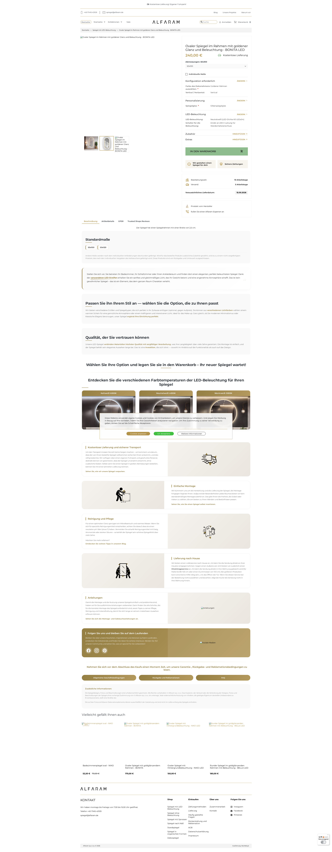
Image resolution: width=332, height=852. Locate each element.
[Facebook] (88, 650)
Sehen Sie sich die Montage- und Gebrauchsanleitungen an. (112, 619)
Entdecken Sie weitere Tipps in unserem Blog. (106, 544)
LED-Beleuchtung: (194, 119)
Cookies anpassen (138, 433)
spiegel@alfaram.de (89, 815)
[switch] (323, 842)
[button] (225, 22)
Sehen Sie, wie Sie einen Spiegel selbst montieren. (193, 504)
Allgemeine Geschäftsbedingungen (109, 678)
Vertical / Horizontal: (195, 92)
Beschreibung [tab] (90, 221)
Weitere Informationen (191, 433)
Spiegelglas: (192, 106)
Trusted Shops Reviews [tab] (139, 221)
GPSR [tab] (120, 221)
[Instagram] (97, 650)
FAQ (223, 678)
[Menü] (327, 835)
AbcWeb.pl (245, 846)
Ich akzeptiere (163, 433)
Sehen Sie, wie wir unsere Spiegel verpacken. (105, 471)
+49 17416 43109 (94, 811)
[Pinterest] (105, 650)
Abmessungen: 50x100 (196, 62)
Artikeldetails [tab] (108, 221)
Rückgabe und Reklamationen (166, 678)
